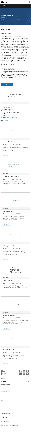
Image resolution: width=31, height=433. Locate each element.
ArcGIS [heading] (3, 378)
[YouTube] (27, 374)
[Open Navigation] (29, 2)
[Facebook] (20, 371)
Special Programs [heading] (5, 391)
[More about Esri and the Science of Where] (4, 373)
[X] (24, 371)
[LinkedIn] (27, 371)
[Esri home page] (4, 2)
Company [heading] (3, 388)
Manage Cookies (5, 421)
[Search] (25, 2)
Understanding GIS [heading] (5, 385)
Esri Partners (5, 6)
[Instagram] (24, 374)
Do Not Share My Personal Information (10, 426)
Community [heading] (4, 381)
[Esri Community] (20, 374)
